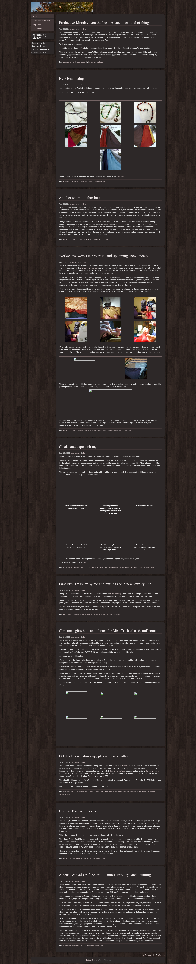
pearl (120, 791)
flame (89, 430)
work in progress (118, 430)
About (147, 7)
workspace (129, 430)
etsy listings (76, 62)
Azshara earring (81, 791)
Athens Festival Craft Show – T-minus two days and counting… (107, 874)
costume (77, 567)
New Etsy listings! (73, 78)
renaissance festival (132, 567)
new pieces (95, 945)
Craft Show (67, 858)
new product (97, 181)
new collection (104, 614)
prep (101, 945)
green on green (110, 567)
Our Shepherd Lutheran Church (94, 858)
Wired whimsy (115, 594)
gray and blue (99, 567)
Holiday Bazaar (77, 858)
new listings (120, 567)
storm (110, 430)
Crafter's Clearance (70, 239)
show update (102, 430)
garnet (106, 791)
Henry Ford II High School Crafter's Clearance (94, 239)
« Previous (147, 955)
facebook (84, 62)
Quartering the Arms (117, 771)
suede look (150, 567)
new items (99, 62)
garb (92, 567)
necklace (77, 181)
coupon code (98, 791)
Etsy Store (126, 766)
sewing (94, 430)
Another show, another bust (79, 197)
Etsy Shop (157, 7)
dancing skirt (82, 430)
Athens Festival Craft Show (72, 945)
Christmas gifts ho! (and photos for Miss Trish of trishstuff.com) (107, 630)
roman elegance (143, 791)
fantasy (87, 567)
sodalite (152, 791)
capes (65, 567)
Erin (84, 29)
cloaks (70, 567)
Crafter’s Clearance (89, 268)
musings (95, 614)
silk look (143, 567)
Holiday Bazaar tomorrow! (79, 810)
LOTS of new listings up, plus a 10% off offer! (94, 755)
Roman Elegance (152, 771)
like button (91, 62)
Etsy (82, 48)
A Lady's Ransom (69, 791)
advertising (67, 62)
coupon (90, 791)
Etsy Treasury (68, 614)
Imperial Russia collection (83, 614)
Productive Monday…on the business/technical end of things (104, 22)
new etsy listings (86, 181)
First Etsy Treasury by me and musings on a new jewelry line (105, 583)
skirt (104, 181)
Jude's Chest (91, 960)
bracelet (66, 181)
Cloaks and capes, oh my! (78, 446)
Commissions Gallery (152, 7)
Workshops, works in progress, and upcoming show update (103, 255)
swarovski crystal (65, 795)
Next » (162, 955)
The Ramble (161, 7)
